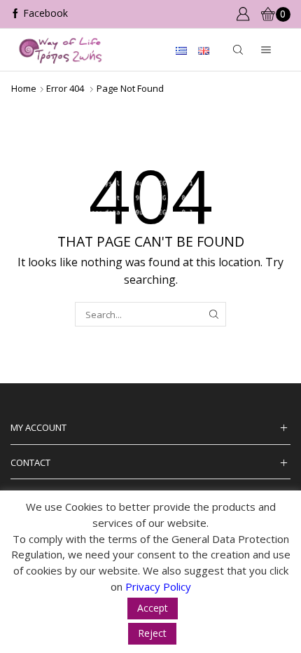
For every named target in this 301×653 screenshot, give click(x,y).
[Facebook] (39, 14)
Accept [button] (152, 607)
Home (23, 88)
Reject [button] (152, 633)
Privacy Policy (158, 586)
